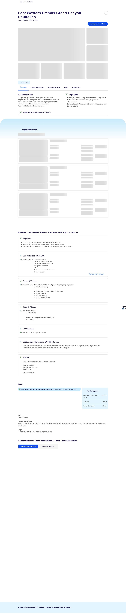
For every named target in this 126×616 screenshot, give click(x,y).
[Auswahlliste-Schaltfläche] (106, 13)
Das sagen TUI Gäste (48, 446)
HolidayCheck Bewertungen (28, 446)
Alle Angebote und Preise (97, 24)
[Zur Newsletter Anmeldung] (124, 309)
